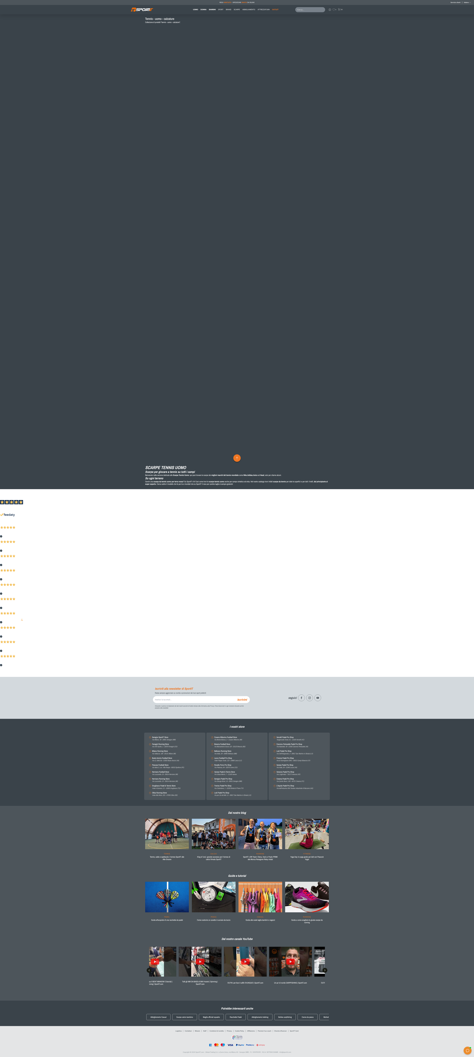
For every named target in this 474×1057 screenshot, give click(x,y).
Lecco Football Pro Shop (228, 759)
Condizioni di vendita (216, 1031)
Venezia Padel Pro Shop (288, 773)
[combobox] (310, 9)
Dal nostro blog (237, 813)
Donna (204, 10)
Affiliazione (251, 1031)
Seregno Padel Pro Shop (228, 780)
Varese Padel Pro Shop (286, 766)
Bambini (212, 10)
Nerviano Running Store (165, 780)
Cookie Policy (239, 1031)
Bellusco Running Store (225, 752)
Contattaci (188, 1031)
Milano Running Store (164, 752)
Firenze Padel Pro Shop (293, 759)
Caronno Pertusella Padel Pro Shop (292, 745)
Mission (197, 1031)
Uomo (195, 10)
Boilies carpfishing (285, 1017)
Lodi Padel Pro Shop (232, 794)
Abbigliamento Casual (158, 1017)
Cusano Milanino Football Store (228, 738)
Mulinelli (327, 1017)
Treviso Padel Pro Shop (228, 787)
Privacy (229, 1031)
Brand (228, 10)
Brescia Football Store (229, 745)
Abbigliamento (248, 10)
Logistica (179, 1031)
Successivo (13, 524)
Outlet (275, 10)
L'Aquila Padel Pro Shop (294, 787)
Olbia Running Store (164, 794)
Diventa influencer (280, 1031)
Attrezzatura (264, 10)
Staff (204, 1031)
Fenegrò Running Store (164, 745)
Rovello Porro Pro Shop (225, 766)
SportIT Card (294, 1031)
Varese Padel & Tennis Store (225, 773)
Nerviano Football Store (165, 773)
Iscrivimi (242, 700)
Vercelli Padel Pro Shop (290, 738)
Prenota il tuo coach (264, 1031)
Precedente (4, 524)
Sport (220, 10)
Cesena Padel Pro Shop (290, 780)
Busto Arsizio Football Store (165, 759)
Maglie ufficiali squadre (211, 1017)
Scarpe (237, 10)
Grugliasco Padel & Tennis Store (166, 787)
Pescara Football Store (168, 766)
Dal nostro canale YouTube (237, 939)
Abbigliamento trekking (260, 1017)
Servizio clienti (455, 2)
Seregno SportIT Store (164, 738)
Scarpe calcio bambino (184, 1017)
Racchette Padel (236, 1017)
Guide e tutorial (237, 876)
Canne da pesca (308, 1017)
